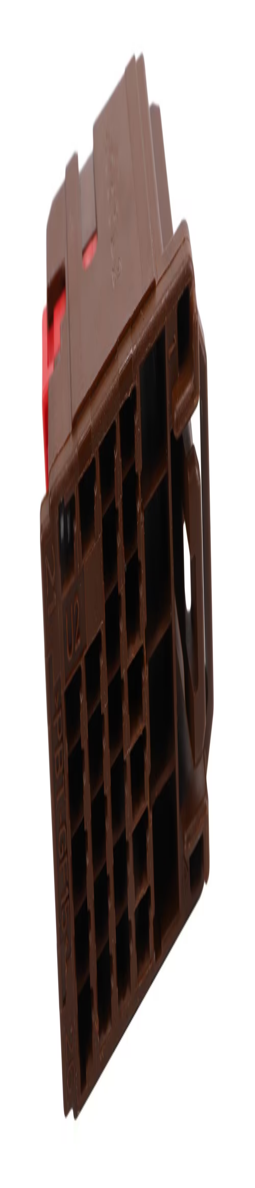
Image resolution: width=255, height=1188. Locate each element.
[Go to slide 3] (6, 542)
